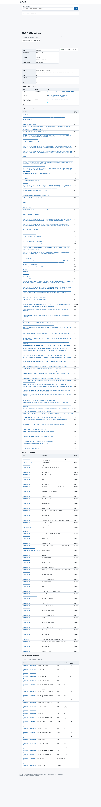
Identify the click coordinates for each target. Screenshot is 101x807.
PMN (70, 1)
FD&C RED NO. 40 (26, 459)
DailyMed (47, 1)
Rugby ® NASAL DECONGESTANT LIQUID (31, 180)
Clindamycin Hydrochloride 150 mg (30, 302)
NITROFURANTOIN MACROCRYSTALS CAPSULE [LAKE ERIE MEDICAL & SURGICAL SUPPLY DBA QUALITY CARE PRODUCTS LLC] (47, 353)
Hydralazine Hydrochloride (28, 121)
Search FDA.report (26, 6)
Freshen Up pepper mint (27, 462)
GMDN (63, 1)
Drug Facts (25, 158)
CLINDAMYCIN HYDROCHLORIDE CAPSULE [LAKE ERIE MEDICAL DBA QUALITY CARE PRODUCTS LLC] (42, 397)
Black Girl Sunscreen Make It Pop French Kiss (32, 552)
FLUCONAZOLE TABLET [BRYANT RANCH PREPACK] (32, 448)
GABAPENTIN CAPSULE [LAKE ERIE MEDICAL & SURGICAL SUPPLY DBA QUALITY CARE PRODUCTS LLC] (43, 312)
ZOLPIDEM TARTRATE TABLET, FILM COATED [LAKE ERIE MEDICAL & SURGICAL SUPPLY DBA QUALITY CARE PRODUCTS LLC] (47, 331)
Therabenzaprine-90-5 (27, 276)
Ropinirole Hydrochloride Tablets (29, 234)
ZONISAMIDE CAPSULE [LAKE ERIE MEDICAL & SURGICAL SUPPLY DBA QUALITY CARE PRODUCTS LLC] (43, 375)
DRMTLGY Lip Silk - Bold (27, 527)
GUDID (58, 1)
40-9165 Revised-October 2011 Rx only (30, 229)
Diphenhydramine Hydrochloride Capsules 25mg (32, 212)
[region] (50, 96)
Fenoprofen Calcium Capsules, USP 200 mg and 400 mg (34, 166)
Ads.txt (80, 774)
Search (76, 8)
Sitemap (73, 774)
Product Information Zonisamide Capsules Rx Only (33, 197)
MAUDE (74, 1)
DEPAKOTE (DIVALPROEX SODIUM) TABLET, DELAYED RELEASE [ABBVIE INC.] (37, 426)
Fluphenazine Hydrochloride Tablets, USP (31, 200)
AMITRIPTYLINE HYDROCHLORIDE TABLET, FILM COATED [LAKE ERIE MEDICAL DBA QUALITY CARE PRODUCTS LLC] (45, 366)
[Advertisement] (50, 23)
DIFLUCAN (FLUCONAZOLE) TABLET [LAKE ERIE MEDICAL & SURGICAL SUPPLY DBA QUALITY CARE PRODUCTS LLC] (45, 348)
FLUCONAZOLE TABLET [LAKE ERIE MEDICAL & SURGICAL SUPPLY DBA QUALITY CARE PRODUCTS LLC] (42, 368)
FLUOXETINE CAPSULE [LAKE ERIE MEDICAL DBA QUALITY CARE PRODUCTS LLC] (38, 306)
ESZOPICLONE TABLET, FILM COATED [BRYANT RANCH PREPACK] (35, 446)
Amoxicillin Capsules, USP (28, 285)
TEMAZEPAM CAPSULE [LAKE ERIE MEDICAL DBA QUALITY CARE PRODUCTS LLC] (38, 325)
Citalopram (25, 202)
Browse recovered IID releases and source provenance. (32, 657)
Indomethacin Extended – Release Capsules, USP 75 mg (34, 266)
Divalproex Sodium (26, 501)
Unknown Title (25, 178)
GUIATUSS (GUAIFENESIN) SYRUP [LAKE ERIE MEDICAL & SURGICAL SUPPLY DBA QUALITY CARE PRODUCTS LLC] (45, 363)
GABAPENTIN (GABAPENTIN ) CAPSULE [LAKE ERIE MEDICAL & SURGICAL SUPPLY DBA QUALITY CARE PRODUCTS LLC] (46, 384)
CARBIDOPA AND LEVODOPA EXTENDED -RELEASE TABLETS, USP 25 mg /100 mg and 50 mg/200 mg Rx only (44, 117)
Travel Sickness (26, 238)
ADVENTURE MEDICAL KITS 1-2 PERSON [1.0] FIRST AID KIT (34, 297)
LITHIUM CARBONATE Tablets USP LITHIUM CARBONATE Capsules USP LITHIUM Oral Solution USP (42, 204)
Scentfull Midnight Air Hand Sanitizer (30, 596)
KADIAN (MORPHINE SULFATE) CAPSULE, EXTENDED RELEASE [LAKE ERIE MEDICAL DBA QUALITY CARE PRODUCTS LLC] (46, 373)
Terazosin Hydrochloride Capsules (29, 124)
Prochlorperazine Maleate (28, 258)
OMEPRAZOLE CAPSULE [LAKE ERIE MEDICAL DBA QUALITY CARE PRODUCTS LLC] (39, 400)
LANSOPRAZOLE (26, 114)
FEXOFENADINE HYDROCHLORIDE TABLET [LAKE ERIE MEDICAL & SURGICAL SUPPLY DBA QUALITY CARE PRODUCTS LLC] (46, 345)
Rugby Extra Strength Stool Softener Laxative (32, 236)
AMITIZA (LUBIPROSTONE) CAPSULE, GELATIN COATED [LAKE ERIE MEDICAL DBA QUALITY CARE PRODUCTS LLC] (45, 419)
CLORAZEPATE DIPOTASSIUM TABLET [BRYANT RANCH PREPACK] (35, 443)
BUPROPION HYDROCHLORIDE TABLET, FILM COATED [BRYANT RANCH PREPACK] (38, 436)
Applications (53, 1)
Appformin (25, 269)
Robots (76, 774)
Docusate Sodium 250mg (28, 192)
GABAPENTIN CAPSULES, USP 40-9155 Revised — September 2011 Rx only (37, 209)
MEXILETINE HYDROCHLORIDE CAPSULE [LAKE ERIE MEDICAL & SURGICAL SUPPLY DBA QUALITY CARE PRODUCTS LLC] (46, 350)
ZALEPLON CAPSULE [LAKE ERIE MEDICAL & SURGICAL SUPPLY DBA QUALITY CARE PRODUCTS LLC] (42, 322)
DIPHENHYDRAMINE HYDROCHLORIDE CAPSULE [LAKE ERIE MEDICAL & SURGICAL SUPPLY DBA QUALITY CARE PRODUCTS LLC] (48, 408)
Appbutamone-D (26, 271)
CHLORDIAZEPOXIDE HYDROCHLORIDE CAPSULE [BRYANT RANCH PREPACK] (38, 441)
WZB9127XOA (33, 665)
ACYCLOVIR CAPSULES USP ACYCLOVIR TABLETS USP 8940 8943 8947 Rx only (38, 175)
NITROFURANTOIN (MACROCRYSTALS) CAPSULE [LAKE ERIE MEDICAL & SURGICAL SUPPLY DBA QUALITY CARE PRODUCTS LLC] (47, 333)
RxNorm (42, 1)
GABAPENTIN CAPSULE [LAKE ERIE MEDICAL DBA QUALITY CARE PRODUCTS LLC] (38, 411)
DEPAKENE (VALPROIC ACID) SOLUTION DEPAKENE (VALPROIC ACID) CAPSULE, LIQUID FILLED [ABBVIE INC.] (44, 424)
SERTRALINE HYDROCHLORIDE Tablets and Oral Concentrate (35, 190)
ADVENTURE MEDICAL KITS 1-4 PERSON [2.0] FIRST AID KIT (34, 299)
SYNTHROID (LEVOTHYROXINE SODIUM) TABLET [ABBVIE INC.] (35, 429)
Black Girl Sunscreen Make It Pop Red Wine (31, 550)
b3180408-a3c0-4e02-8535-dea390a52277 (31, 255)
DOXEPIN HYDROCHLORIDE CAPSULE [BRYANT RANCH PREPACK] (35, 439)
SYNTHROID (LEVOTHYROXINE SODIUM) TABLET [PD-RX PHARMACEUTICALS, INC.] (39, 431)
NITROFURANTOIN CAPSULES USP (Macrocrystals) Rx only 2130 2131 (36, 173)
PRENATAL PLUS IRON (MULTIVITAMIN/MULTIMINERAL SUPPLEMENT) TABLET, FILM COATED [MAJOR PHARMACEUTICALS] (46, 304)
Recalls (78, 1)
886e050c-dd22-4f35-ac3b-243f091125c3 (31, 214)
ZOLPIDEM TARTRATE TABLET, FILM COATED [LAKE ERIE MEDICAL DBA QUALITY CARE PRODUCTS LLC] (42, 417)
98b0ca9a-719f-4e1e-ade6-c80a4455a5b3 (31, 143)
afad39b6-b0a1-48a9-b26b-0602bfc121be (31, 141)
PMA (67, 1)
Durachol (24, 156)
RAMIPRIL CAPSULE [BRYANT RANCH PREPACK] (32, 434)
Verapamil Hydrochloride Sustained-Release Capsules (33, 241)
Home (24, 13)
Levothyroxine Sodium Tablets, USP (30, 264)
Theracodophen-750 (27, 278)
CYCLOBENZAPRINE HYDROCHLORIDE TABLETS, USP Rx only (34, 131)
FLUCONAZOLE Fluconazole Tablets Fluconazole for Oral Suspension (36, 195)
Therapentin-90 (26, 274)
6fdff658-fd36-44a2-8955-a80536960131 (30, 139)
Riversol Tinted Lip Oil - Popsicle (29, 548)
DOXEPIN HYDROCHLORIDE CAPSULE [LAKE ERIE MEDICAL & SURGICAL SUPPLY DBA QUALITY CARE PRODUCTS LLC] (45, 355)
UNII (28, 13)
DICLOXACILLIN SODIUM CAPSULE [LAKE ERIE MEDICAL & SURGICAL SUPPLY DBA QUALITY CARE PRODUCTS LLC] (45, 361)
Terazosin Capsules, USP (27, 119)
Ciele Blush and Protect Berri (28, 482)
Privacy (69, 774)
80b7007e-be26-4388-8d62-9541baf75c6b (31, 249)
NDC (38, 1)
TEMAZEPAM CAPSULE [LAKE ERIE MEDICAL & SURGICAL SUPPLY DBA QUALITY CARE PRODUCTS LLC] (42, 378)
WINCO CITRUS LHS (26, 639)
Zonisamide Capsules (27, 207)
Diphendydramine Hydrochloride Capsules (31, 216)
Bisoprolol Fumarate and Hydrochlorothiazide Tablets (33, 243)
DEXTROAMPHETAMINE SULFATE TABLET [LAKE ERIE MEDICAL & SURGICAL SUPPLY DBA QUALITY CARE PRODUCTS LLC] (46, 402)
